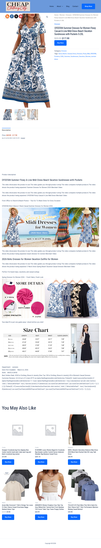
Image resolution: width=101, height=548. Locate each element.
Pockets (57, 56)
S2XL (62, 56)
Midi (88, 54)
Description (6, 130)
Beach (65, 54)
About (59, 6)
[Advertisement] (50, 159)
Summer (67, 56)
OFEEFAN (93, 54)
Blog (67, 6)
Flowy (85, 54)
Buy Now (60, 43)
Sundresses (74, 56)
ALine (60, 54)
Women (62, 15)
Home (52, 6)
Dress (74, 54)
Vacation (82, 56)
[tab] (6, 130)
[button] (62, 6)
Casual (69, 54)
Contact (75, 6)
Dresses (68, 15)
